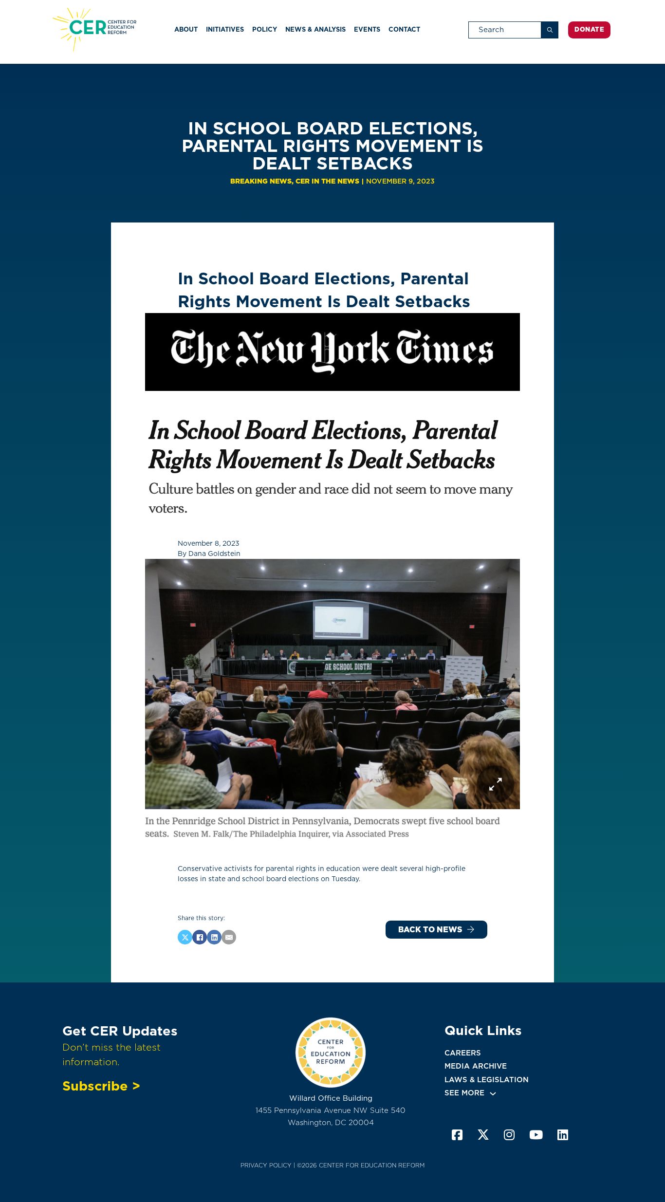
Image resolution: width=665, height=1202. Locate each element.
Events (367, 29)
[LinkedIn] (214, 937)
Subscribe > (101, 1085)
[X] (185, 937)
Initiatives (225, 29)
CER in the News (327, 181)
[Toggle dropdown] (493, 1093)
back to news (430, 929)
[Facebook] (199, 937)
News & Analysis (315, 29)
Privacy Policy (266, 1165)
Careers (462, 1053)
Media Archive (475, 1066)
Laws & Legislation (486, 1079)
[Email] (229, 937)
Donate (589, 29)
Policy (264, 29)
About (186, 29)
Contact (404, 29)
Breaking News (261, 181)
